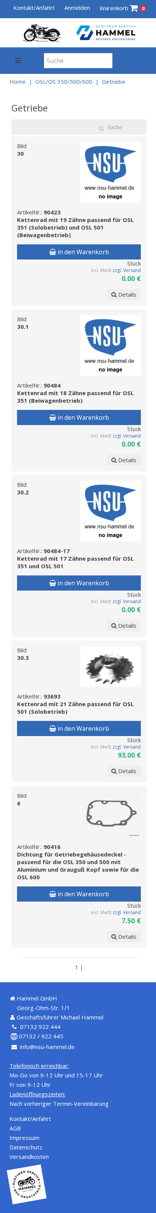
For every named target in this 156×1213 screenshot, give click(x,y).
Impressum (24, 1137)
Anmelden (77, 7)
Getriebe (113, 81)
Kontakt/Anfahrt (34, 7)
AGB (15, 1128)
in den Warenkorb (82, 252)
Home (17, 81)
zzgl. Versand (126, 270)
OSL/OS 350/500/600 (63, 81)
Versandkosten (29, 1156)
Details (126, 294)
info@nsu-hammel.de (47, 1046)
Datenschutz (25, 1147)
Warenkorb (122, 8)
